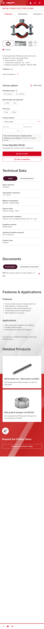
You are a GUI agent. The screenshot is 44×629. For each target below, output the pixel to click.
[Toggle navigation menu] (3, 3)
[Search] (39, 3)
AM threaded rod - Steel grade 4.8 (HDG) (21, 379)
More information (9, 74)
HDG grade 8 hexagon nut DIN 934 (19, 412)
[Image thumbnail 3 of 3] (33, 43)
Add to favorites (23, 159)
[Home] (10, 3)
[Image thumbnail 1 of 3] (8, 43)
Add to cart (23, 154)
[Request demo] (8, 626)
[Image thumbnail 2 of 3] (20, 43)
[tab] (8, 14)
